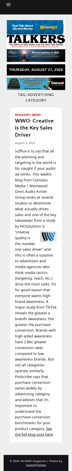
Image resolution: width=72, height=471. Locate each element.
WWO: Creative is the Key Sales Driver (34, 127)
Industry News (28, 115)
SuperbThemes (36, 465)
